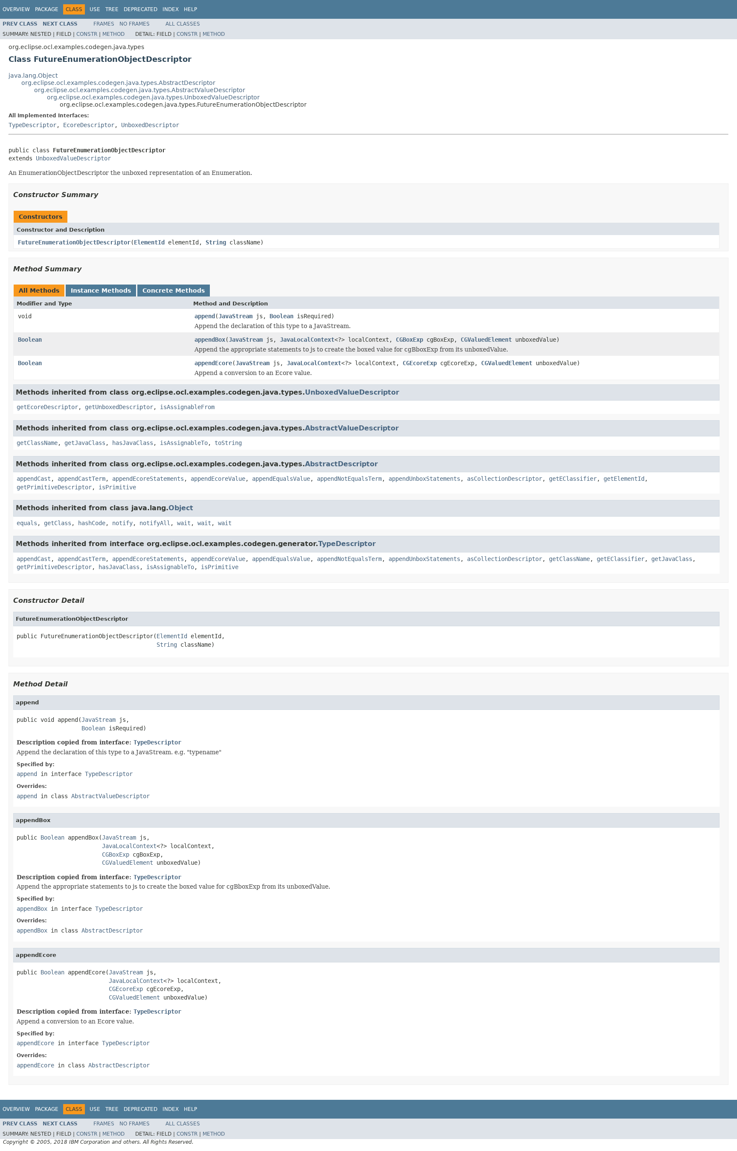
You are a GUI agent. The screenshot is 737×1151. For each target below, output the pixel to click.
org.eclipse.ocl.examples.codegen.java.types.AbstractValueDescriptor (139, 90)
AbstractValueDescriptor (352, 428)
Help (190, 9)
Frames (103, 24)
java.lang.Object (33, 75)
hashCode (91, 523)
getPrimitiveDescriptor (54, 487)
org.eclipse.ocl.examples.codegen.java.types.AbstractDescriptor (118, 82)
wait (184, 523)
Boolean (281, 316)
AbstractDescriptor (341, 464)
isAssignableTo (184, 442)
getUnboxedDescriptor (119, 407)
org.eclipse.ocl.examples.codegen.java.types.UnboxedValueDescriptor (153, 97)
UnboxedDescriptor (150, 125)
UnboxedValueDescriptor (73, 158)
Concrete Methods (173, 290)
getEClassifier (573, 478)
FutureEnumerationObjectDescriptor (74, 242)
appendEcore (213, 363)
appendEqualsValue (281, 478)
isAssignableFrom (187, 407)
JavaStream (235, 316)
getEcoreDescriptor (47, 407)
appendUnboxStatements (424, 478)
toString (228, 442)
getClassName (37, 442)
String (216, 242)
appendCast (34, 478)
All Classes (182, 24)
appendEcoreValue (218, 478)
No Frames (134, 24)
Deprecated (140, 9)
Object (180, 508)
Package (46, 9)
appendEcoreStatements (148, 478)
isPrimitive (117, 487)
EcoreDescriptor (88, 125)
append (204, 316)
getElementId (624, 478)
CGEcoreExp (420, 363)
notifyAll (154, 523)
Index (170, 9)
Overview (16, 9)
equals (27, 523)
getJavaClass (84, 442)
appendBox (209, 339)
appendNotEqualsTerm (349, 478)
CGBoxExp (409, 339)
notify (122, 523)
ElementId (149, 242)
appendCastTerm (81, 478)
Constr (86, 34)
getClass (57, 523)
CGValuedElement (486, 339)
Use (95, 9)
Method (113, 34)
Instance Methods (101, 290)
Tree (112, 9)
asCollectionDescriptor (504, 478)
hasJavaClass (132, 442)
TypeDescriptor (32, 125)
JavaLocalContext (307, 339)
